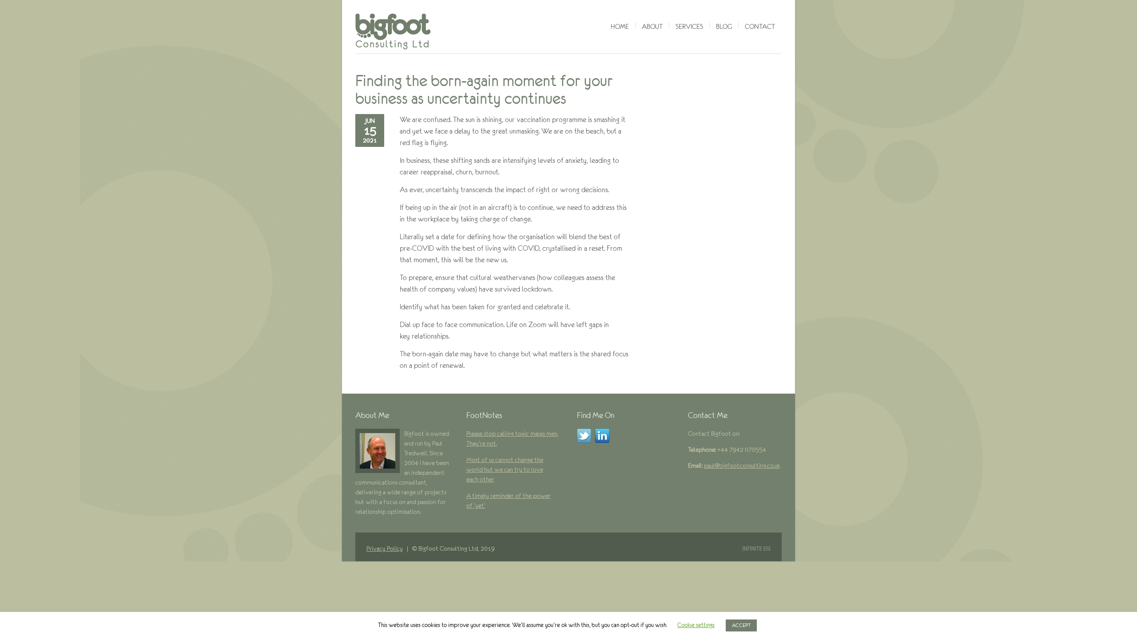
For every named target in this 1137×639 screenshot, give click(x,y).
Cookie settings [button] (696, 625)
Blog (724, 27)
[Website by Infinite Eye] (757, 548)
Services (689, 27)
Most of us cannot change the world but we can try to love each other (504, 469)
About (652, 27)
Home (620, 27)
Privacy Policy (384, 548)
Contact (760, 27)
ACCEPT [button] (741, 625)
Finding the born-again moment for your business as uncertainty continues (484, 89)
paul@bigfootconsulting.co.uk (742, 465)
